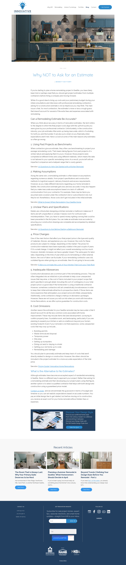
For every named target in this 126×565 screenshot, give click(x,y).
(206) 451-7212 (20, 510)
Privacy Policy (63, 560)
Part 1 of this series (94, 480)
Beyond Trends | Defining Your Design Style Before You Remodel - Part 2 (94, 475)
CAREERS (99, 518)
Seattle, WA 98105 (20, 516)
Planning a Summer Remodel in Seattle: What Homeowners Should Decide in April (62, 475)
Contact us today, (37, 391)
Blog (87, 7)
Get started (105, 7)
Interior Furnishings (70, 7)
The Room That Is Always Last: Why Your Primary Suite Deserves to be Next (29, 475)
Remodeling (58, 7)
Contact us (20, 506)
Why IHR (50, 7)
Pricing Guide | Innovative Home (51, 366)
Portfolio (81, 7)
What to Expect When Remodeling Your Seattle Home (59, 202)
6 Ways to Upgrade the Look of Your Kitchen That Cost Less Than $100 (66, 265)
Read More (21, 487)
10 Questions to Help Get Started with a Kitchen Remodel (61, 167)
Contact (93, 7)
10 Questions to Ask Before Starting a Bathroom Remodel (61, 229)
